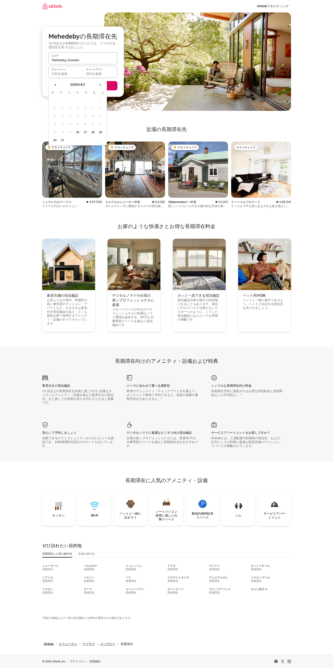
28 (92, 132)
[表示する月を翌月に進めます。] (100, 85)
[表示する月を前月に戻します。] (55, 85)
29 (100, 132)
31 (62, 140)
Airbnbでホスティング (273, 6)
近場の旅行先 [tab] (86, 553)
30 (55, 140)
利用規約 (95, 661)
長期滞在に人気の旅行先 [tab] (57, 553)
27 (85, 132)
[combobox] (83, 60)
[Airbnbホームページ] (52, 6)
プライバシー (78, 661)
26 (77, 132)
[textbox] (66, 73)
